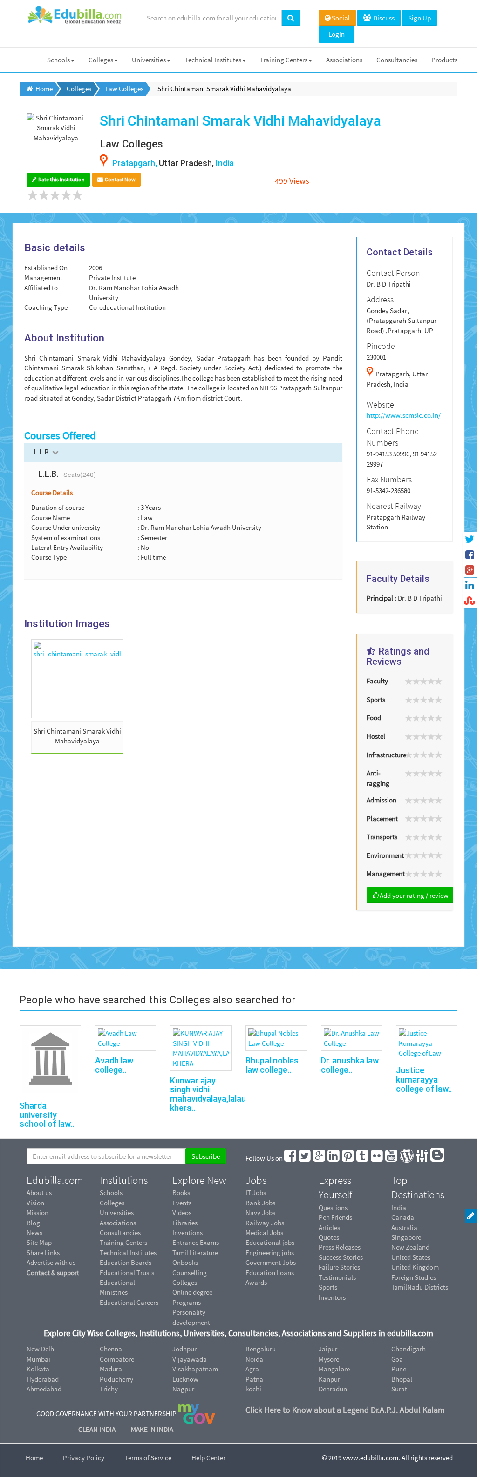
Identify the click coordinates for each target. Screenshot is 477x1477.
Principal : (381, 598)
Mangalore (334, 1368)
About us (39, 1192)
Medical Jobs (264, 1232)
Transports (382, 836)
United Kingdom (415, 1267)
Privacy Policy (83, 1457)
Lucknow (185, 1379)
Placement (382, 818)
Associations (344, 59)
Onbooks (185, 1262)
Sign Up (419, 17)
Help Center (208, 1457)
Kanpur (329, 1379)
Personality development (191, 1317)
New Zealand (410, 1247)
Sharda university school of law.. (47, 1115)
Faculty (377, 680)
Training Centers (283, 59)
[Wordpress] (407, 1158)
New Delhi (41, 1348)
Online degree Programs (192, 1297)
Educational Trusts (127, 1272)
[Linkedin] (334, 1158)
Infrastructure (382, 754)
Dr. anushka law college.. (350, 1065)
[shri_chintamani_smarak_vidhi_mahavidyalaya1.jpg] (77, 678)
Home (34, 1457)
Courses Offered (60, 435)
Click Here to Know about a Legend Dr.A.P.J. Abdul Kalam (345, 1409)
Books (181, 1192)
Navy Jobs (260, 1212)
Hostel (376, 736)
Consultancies (396, 59)
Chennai (112, 1348)
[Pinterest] (348, 1158)
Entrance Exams (195, 1242)
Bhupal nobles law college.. (272, 1065)
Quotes (329, 1237)
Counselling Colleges (189, 1277)
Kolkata (38, 1368)
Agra (252, 1368)
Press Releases (340, 1247)
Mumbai (38, 1359)
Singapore (406, 1237)
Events (181, 1202)
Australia (404, 1227)
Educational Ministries (117, 1287)
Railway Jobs (264, 1222)
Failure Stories (339, 1267)
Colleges (101, 59)
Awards (256, 1282)
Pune (398, 1368)
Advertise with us (51, 1262)
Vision (35, 1202)
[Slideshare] (422, 1158)
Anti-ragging (378, 778)
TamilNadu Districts (419, 1287)
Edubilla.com (55, 1180)
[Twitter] (305, 1158)
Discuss (383, 17)
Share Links (43, 1252)
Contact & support (53, 1272)
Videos (181, 1212)
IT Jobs (255, 1192)
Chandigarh (408, 1348)
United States (410, 1257)
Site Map (39, 1242)
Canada (402, 1217)
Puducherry (116, 1379)
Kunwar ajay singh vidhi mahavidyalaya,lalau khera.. (208, 1094)
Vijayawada (189, 1359)
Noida (254, 1359)
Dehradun (333, 1388)
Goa (397, 1359)
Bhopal (401, 1379)
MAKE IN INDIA (152, 1429)
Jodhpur (184, 1348)
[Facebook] (290, 1158)
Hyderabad (43, 1379)
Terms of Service (147, 1457)
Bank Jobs (260, 1202)
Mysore (329, 1359)
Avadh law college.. (114, 1065)
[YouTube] (391, 1158)
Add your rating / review (414, 895)
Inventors (332, 1297)
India (398, 1207)
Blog (33, 1222)
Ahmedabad (44, 1388)
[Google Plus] (319, 1158)
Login (336, 34)
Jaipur (328, 1348)
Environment (382, 855)
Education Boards (125, 1262)
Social (341, 17)
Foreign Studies (413, 1277)
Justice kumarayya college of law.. (424, 1079)
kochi (253, 1388)
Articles (329, 1227)
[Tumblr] (362, 1158)
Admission (381, 799)
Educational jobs (269, 1242)
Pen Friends (335, 1217)
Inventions (187, 1232)
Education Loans (269, 1272)
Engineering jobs (269, 1252)
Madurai (112, 1368)
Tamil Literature (195, 1252)
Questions (333, 1207)
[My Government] (196, 1413)
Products (444, 59)
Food (374, 717)
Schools (58, 59)
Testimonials (337, 1277)
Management (382, 873)
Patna (254, 1379)
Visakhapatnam (195, 1368)
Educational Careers (129, 1302)
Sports (376, 699)
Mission (37, 1212)
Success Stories (341, 1257)
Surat (399, 1388)
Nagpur (183, 1388)
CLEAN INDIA (97, 1429)
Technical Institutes (212, 59)
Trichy (109, 1388)
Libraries (185, 1222)
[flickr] (377, 1158)
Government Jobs (270, 1262)
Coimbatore (117, 1359)
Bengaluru (260, 1348)
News (34, 1232)
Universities (149, 59)
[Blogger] (437, 1158)
